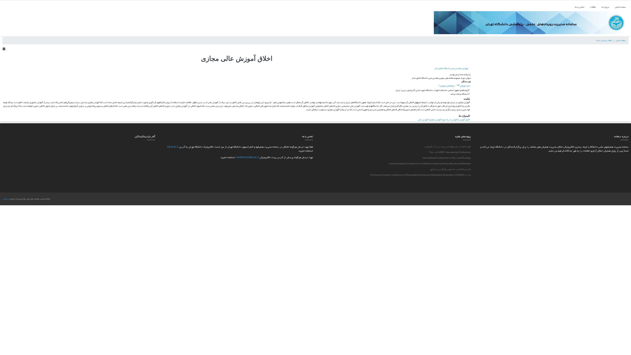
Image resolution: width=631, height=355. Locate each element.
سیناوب (5, 198)
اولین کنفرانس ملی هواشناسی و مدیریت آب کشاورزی (448, 146)
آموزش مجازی (435, 119)
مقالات (593, 7)
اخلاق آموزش (464, 119)
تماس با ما (579, 7)
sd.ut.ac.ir (172, 147)
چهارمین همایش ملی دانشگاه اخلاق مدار (451, 68)
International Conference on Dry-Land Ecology (447, 158)
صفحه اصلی (620, 7)
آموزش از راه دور (450, 119)
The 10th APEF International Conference (450, 152)
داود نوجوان (464, 86)
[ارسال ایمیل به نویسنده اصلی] (458, 85)
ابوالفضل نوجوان (447, 86)
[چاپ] (4, 49)
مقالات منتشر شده (604, 40)
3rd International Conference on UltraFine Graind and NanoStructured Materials (430, 164)
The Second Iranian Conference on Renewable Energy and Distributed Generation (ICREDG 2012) (420, 175)
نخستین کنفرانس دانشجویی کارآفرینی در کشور (450, 169)
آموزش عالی (423, 119)
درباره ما (605, 7)
